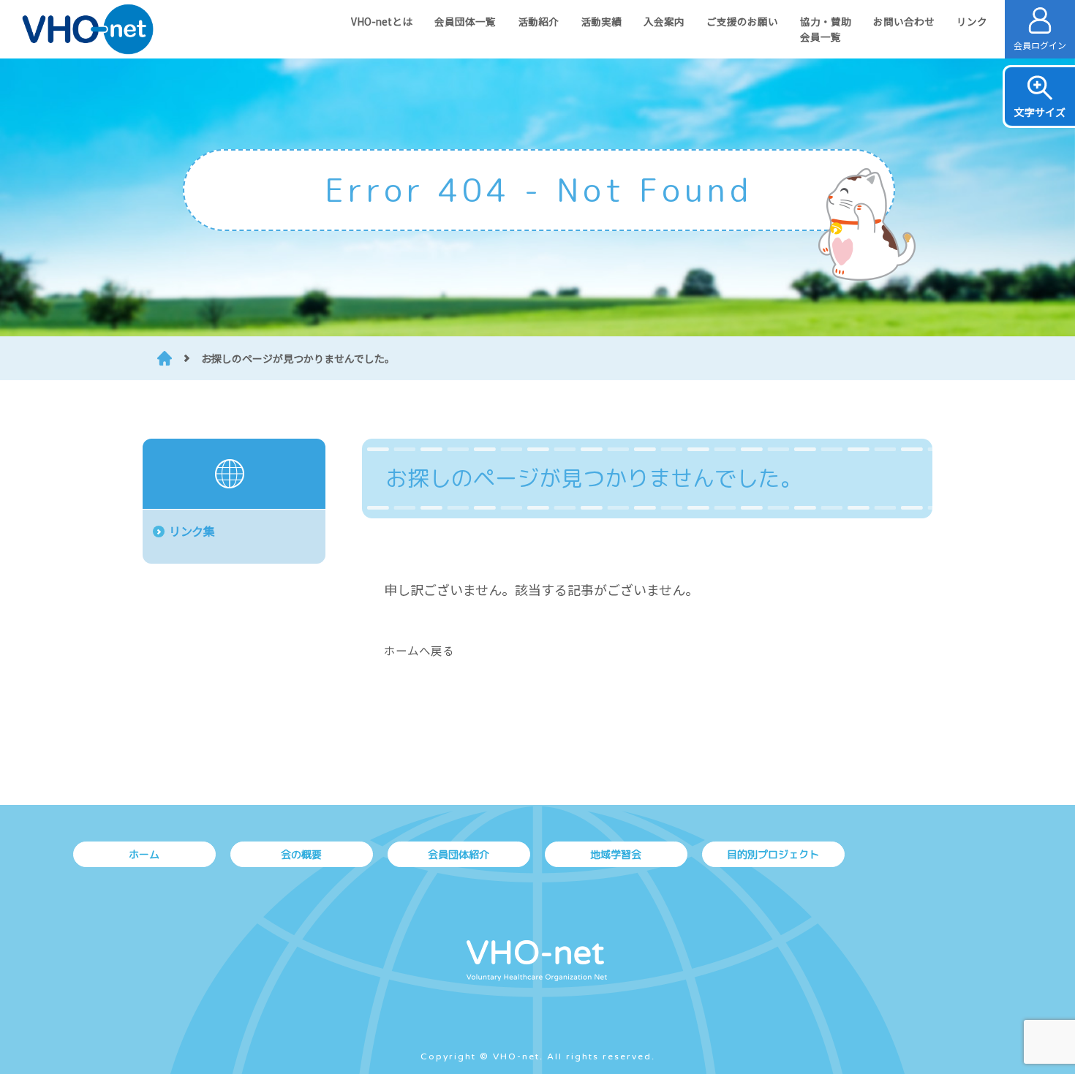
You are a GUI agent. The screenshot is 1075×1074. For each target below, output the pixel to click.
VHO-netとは (381, 21)
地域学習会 (615, 854)
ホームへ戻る (419, 650)
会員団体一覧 (465, 21)
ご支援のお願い (742, 21)
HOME (164, 358)
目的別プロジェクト (773, 854)
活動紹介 (538, 21)
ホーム (144, 854)
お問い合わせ (904, 21)
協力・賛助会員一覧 (825, 29)
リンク (972, 21)
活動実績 (601, 21)
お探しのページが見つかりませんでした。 (298, 358)
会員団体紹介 (458, 854)
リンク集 (191, 531)
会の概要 (301, 854)
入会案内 (664, 21)
